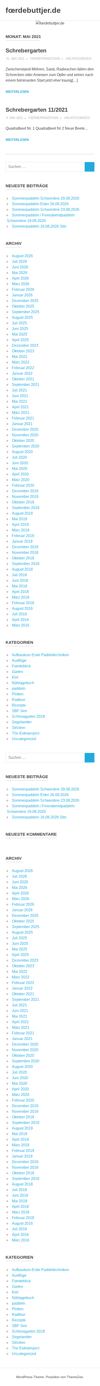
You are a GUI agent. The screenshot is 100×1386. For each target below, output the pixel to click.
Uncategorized (78, 58)
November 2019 (25, 497)
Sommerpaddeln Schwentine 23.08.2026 (45, 209)
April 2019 (20, 525)
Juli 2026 (19, 261)
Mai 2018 (19, 586)
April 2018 (20, 592)
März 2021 (20, 413)
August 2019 (22, 513)
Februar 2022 (23, 368)
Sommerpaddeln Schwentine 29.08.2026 (45, 198)
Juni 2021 (20, 396)
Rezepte (19, 705)
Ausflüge (19, 660)
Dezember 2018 (25, 547)
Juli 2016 (19, 614)
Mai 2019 (19, 519)
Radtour (18, 700)
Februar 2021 (23, 418)
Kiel (15, 677)
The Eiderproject (25, 733)
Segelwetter (22, 722)
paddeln (18, 688)
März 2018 (20, 597)
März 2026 (20, 284)
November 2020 (25, 435)
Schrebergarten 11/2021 (37, 110)
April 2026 (20, 278)
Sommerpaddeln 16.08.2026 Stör (39, 226)
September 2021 (25, 385)
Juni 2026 (20, 267)
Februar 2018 (23, 603)
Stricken (18, 728)
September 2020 (25, 446)
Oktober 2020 (23, 441)
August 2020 (22, 452)
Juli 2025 (19, 323)
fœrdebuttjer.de (33, 10)
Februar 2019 (23, 536)
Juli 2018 (19, 575)
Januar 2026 (22, 295)
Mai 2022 (19, 357)
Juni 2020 (20, 463)
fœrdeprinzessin (45, 58)
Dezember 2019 (25, 491)
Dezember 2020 (25, 429)
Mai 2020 (19, 469)
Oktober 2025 (23, 306)
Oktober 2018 (23, 558)
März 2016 (20, 625)
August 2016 (22, 608)
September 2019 (25, 508)
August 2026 (22, 256)
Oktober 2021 (23, 379)
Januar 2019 (22, 541)
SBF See (19, 711)
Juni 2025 (20, 329)
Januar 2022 (22, 373)
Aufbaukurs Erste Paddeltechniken (40, 655)
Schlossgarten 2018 (28, 716)
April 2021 (20, 407)
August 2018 (22, 569)
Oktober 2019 (23, 502)
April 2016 (20, 620)
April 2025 (20, 340)
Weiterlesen (17, 92)
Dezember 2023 (25, 345)
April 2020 (20, 474)
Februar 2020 (23, 485)
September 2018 (25, 564)
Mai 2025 (19, 334)
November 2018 (25, 552)
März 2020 (20, 480)
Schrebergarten (26, 50)
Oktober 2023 (23, 351)
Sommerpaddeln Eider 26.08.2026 (40, 204)
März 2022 (20, 362)
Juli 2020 (19, 457)
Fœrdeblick (21, 666)
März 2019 (20, 530)
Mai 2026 (19, 273)
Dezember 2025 (25, 301)
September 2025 (25, 312)
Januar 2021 (22, 424)
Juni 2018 (20, 580)
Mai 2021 (19, 401)
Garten (17, 672)
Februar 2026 (23, 289)
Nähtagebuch (23, 683)
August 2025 (22, 317)
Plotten (17, 694)
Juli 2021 (19, 390)
